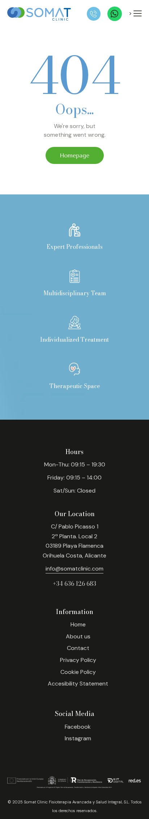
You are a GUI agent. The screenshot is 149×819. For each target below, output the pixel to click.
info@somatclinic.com (74, 568)
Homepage (74, 155)
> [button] (131, 13)
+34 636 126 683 (74, 584)
